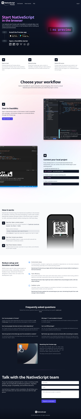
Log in (78, 3)
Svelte (19, 226)
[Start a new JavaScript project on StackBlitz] (14, 44)
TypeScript (30, 224)
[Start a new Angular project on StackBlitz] (17, 44)
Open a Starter (6, 118)
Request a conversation (48, 401)
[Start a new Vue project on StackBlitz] (21, 44)
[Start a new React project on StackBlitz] (24, 44)
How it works (28, 3)
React (14, 226)
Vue (12, 226)
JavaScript (36, 224)
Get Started (20, 3)
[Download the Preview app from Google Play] (24, 35)
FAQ (34, 3)
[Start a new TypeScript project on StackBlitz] (10, 44)
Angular (8, 226)
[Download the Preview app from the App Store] (13, 35)
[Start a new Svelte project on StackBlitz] (28, 44)
